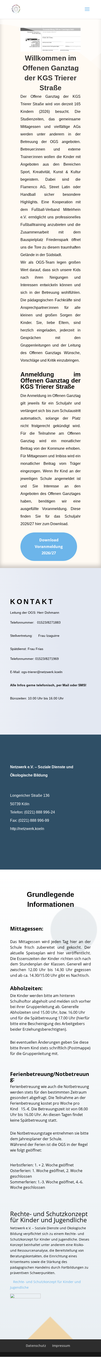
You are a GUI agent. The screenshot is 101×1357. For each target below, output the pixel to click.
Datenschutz (36, 1345)
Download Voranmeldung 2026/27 (49, 546)
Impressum (61, 1345)
